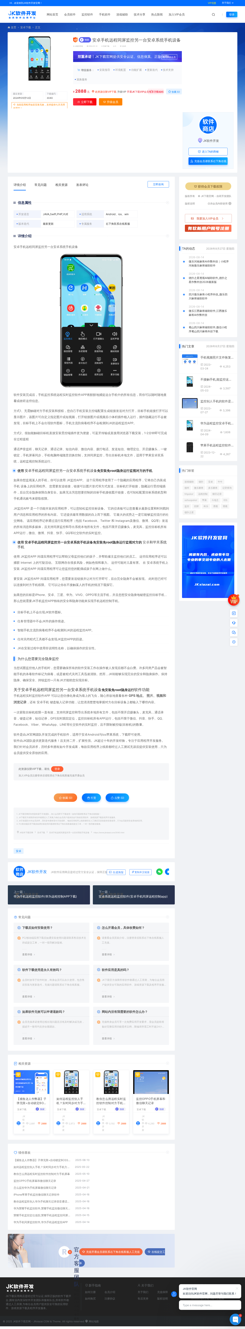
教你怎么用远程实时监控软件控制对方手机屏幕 (111, 1101)
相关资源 (61, 185)
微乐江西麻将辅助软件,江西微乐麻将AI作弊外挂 (208, 312)
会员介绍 (110, 1292)
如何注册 (90, 1292)
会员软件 (70, 14)
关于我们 (143, 1292)
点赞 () (157, 91)
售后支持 (143, 1298)
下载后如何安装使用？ (37, 928)
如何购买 (90, 1298)
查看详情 (27, 954)
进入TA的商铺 (210, 151)
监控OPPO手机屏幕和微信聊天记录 (150, 1101)
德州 (187, 487)
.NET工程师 (217, 1298)
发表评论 (82, 185)
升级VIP (121, 91)
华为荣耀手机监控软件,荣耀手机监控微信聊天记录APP (42, 1208)
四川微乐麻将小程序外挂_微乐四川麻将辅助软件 (208, 296)
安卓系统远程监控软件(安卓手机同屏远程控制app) (133, 896)
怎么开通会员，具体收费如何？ (123, 928)
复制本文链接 (142, 872)
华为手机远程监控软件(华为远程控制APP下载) (45, 896)
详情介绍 (20, 185)
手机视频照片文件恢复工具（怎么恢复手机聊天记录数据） (217, 357)
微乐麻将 (198, 487)
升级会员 (171, 57)
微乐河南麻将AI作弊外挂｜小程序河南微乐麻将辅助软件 (209, 263)
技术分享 (139, 14)
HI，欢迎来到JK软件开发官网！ (26, 3)
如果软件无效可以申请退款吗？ (43, 1012)
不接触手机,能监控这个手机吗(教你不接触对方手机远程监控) (217, 379)
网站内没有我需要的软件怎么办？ (125, 1012)
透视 (215, 506)
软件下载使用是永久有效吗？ (42, 970)
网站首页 (52, 14)
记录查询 (227, 487)
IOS (225, 500)
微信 (84, 449)
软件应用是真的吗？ (115, 970)
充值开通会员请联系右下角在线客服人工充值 (113, 1251)
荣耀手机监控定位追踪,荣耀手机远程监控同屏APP (42, 1215)
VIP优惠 (212, 3)
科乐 (206, 506)
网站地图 (93, 1321)
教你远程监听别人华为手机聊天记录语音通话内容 (42, 1201)
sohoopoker (191, 500)
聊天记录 (217, 494)
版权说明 (162, 1298)
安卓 (17, 247)
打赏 (93, 797)
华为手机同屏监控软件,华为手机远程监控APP (41, 1222)
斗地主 (215, 500)
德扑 (201, 481)
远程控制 (202, 494)
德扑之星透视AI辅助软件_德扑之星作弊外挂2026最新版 (208, 279)
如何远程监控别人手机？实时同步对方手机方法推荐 (71, 1101)
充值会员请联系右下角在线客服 (210, 162)
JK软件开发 (79, 46)
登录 (231, 14)
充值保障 (162, 1292)
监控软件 (87, 14)
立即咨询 (158, 184)
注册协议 (110, 1298)
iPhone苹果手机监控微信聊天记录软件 (37, 1194)
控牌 (196, 506)
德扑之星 (189, 512)
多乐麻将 (212, 487)
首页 (13, 27)
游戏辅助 (122, 14)
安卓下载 (25, 27)
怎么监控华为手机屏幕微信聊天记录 (35, 1187)
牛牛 (220, 481)
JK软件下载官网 (26, 833)
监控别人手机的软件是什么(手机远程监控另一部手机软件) (217, 401)
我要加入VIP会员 (207, 218)
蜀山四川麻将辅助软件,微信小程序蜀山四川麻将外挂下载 (208, 329)
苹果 (156, 542)
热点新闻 (157, 14)
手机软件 (104, 14)
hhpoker (189, 494)
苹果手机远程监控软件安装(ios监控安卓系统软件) (217, 445)
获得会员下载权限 (210, 186)
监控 (47, 395)
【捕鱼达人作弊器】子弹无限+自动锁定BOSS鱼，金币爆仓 (31, 1101)
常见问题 (40, 185)
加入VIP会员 (177, 14)
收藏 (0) (175, 91)
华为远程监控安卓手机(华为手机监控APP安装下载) (217, 423)
